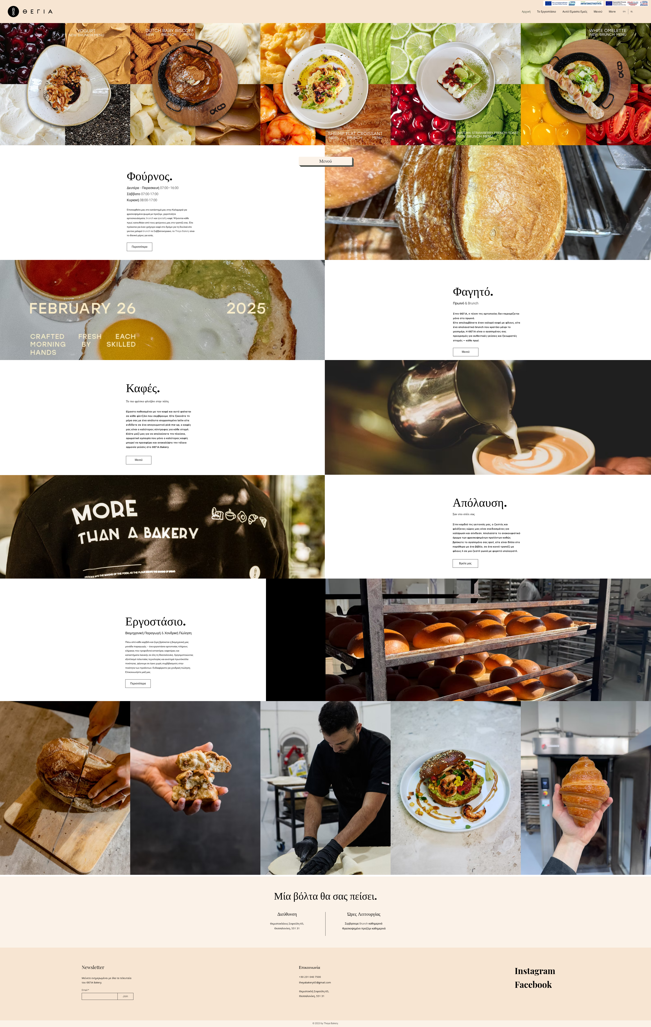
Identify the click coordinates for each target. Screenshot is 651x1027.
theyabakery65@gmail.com (315, 982)
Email (85, 990)
